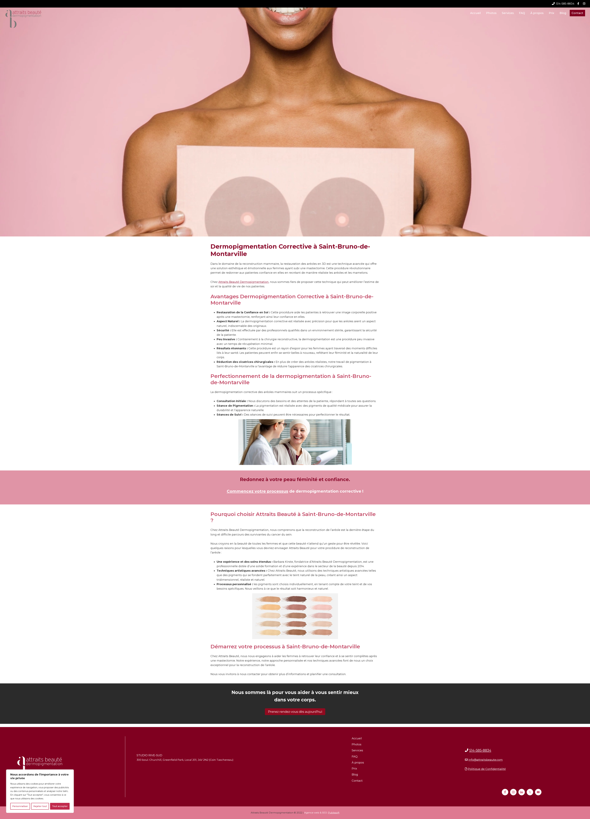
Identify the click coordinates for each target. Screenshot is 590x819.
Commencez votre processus (257, 491)
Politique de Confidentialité (487, 769)
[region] (40, 791)
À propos (358, 762)
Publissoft (333, 812)
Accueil (357, 738)
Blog (355, 774)
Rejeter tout (40, 806)
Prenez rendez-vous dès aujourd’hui (295, 712)
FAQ (355, 756)
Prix (354, 768)
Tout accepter (60, 806)
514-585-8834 (564, 3)
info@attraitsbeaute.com (485, 759)
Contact (357, 780)
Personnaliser (20, 806)
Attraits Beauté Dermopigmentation (243, 282)
